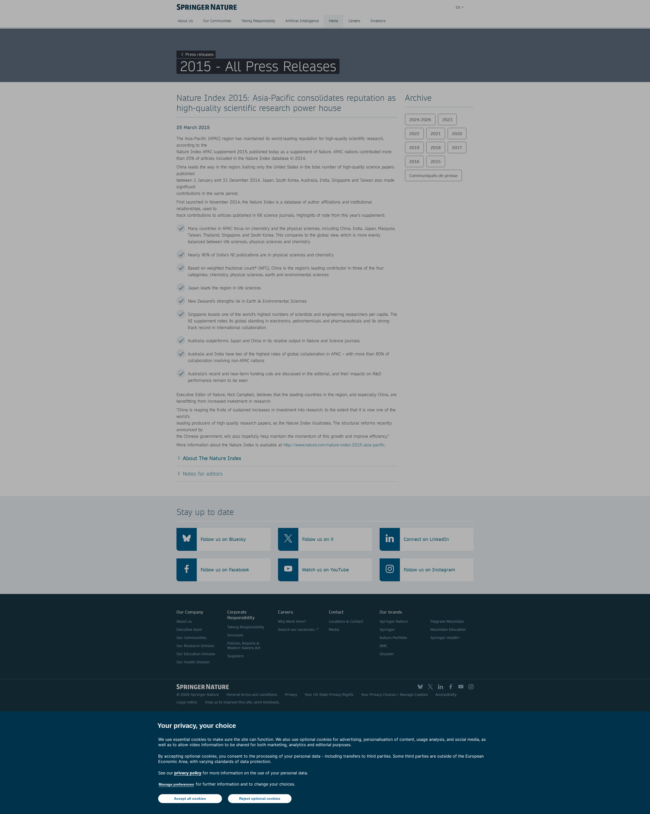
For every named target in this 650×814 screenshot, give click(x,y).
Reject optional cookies (259, 798)
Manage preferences (176, 784)
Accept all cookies (190, 798)
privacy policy (187, 772)
